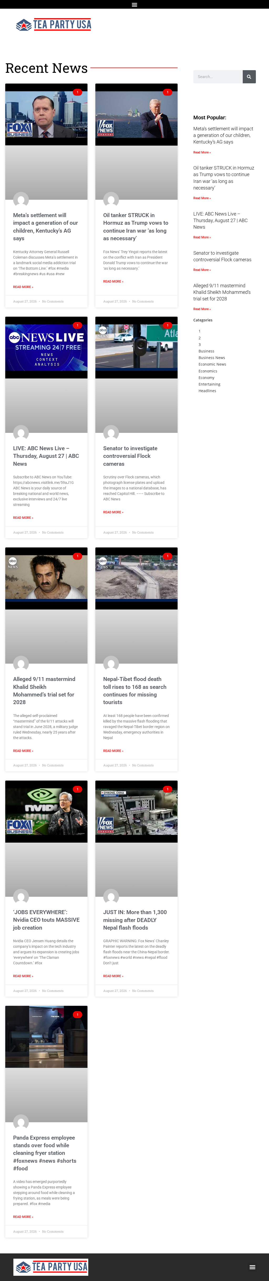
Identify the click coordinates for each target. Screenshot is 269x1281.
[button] (134, 4)
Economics (208, 370)
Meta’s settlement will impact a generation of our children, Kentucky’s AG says (223, 135)
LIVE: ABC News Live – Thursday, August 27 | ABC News (46, 456)
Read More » (23, 287)
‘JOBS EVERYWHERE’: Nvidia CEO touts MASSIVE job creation (46, 920)
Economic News (212, 364)
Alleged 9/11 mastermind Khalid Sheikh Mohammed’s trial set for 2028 (222, 292)
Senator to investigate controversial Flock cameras (130, 456)
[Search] (249, 76)
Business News (212, 357)
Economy (206, 377)
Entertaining (209, 384)
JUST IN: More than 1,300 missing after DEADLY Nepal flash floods (135, 920)
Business (206, 351)
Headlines (207, 390)
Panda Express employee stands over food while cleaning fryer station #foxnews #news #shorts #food (44, 1153)
